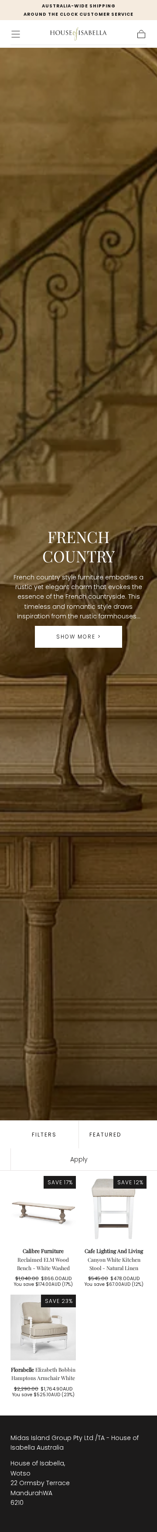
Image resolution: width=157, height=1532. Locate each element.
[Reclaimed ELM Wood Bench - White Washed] (43, 1209)
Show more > (78, 636)
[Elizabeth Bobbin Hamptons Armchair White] (43, 1327)
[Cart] (141, 34)
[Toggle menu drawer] (15, 34)
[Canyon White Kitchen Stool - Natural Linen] (114, 1209)
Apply (79, 1159)
